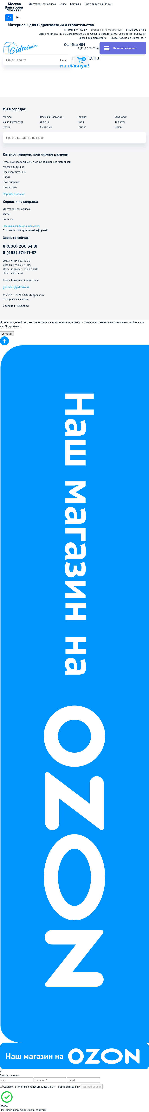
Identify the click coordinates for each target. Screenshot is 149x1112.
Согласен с (41, 1086)
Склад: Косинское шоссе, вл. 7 (128, 38)
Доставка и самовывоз (42, 4)
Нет (18, 17)
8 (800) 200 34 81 (20, 246)
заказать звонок (92, 1086)
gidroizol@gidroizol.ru (92, 38)
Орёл (80, 122)
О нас (63, 4)
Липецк (44, 122)
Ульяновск (120, 117)
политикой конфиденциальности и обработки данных (48, 1086)
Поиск (62, 60)
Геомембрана (11, 182)
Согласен (7, 333)
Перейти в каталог (14, 194)
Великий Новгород (51, 117)
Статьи (6, 214)
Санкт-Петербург (13, 122)
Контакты (75, 4)
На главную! (74, 65)
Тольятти (120, 122)
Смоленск (46, 127)
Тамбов (81, 127)
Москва (7, 117)
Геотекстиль (9, 187)
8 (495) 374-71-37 (75, 29)
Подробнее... (13, 326)
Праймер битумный (14, 172)
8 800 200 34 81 (136, 29)
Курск (6, 127)
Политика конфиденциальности (21, 226)
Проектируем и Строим (98, 4)
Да (9, 17)
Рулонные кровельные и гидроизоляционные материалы (37, 162)
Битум (6, 177)
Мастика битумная (13, 167)
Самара (81, 117)
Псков (118, 127)
